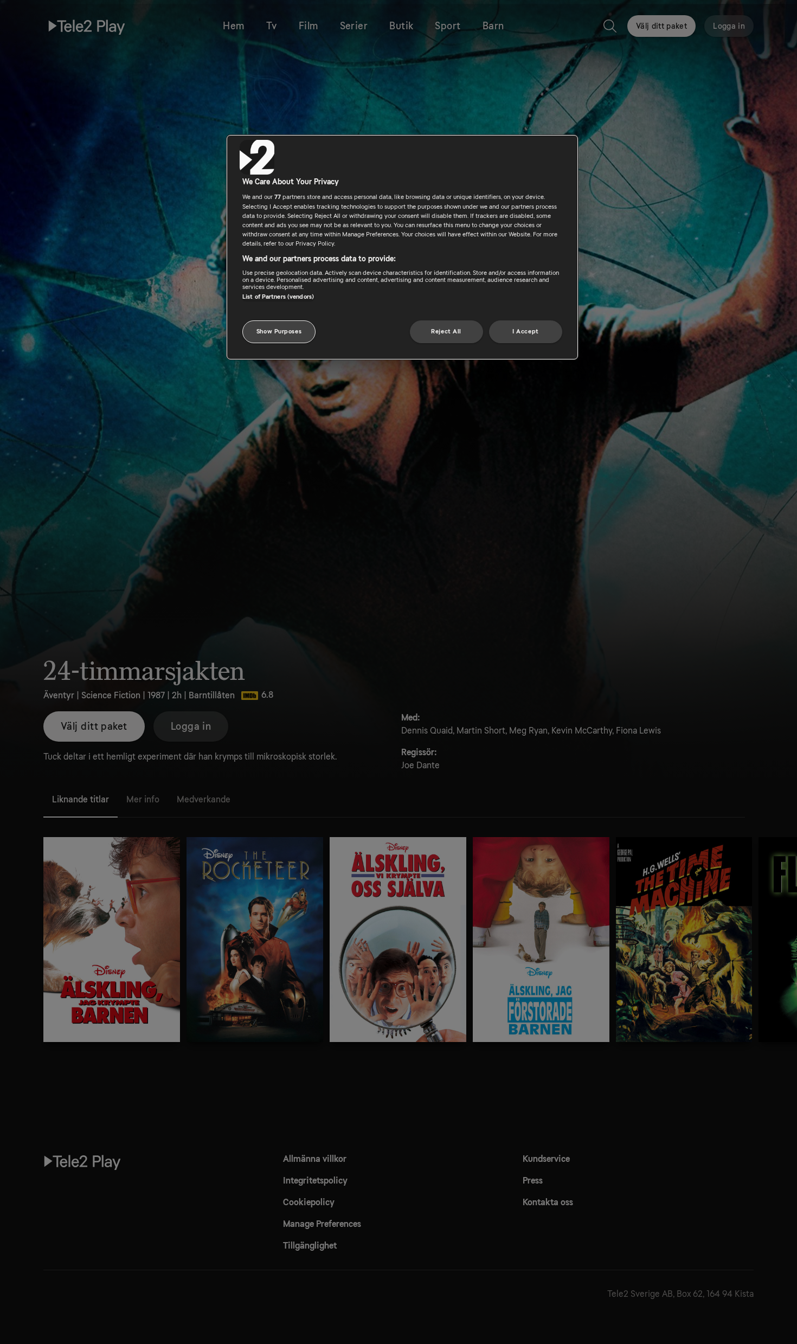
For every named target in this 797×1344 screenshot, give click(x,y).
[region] (402, 247)
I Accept (525, 331)
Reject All (446, 331)
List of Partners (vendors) (278, 296)
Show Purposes (278, 331)
